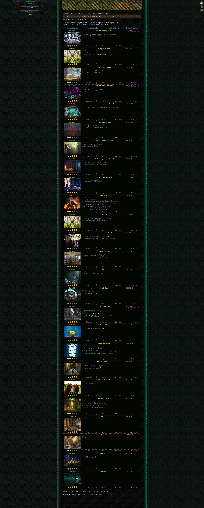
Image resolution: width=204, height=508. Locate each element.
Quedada (91, 199)
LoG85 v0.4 (87, 457)
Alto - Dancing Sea (89, 367)
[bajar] (201, 11)
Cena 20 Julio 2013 (89, 348)
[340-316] (78, 24)
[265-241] (99, 24)
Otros (101, 365)
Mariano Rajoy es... (89, 350)
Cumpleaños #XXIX (90, 181)
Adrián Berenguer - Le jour (91, 162)
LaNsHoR (72, 30)
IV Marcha (87, 383)
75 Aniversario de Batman (91, 204)
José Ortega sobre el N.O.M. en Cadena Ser (97, 352)
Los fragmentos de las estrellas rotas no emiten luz (99, 107)
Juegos (98, 405)
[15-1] (113, 24)
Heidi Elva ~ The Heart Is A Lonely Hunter (97, 238)
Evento (96, 347)
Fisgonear (106, 16)
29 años (86, 199)
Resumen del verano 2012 (91, 315)
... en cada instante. (89, 310)
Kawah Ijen (87, 208)
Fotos (101, 315)
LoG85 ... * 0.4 (88, 313)
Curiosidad (108, 204)
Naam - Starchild (89, 209)
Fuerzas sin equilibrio (90, 255)
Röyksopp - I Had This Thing (92, 91)
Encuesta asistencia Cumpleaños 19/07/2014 (97, 201)
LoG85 (96, 313)
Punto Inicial (70, 16)
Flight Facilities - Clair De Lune (93, 317)
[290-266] (92, 24)
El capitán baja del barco (91, 365)
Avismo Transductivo (89, 220)
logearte (91, 19)
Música (100, 36)
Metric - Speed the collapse (92, 54)
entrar (37, 11)
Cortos (102, 204)
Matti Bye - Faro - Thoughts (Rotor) (95, 218)
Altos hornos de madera (90, 164)
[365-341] (71, 24)
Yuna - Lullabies (88, 146)
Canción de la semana (101, 209)
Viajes (112, 315)
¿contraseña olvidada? (28, 11)
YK (84, 52)
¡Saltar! (112, 16)
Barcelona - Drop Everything (92, 127)
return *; (86, 273)
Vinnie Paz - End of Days (91, 353)
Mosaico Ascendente (93, 28)
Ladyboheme (72, 416)
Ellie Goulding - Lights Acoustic (93, 293)
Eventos (99, 181)
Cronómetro (87, 368)
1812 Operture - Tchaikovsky (92, 257)
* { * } (86, 126)
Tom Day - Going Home (91, 407)
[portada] (201, 3)
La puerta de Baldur (90, 405)
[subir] (201, 7)
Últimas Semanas (89, 402)
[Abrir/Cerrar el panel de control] (30, 14)
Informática (102, 404)
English (99, 34)
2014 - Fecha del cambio (91, 404)
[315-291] (85, 24)
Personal (105, 34)
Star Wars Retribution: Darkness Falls (95, 206)
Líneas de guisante (89, 89)
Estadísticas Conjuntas (94, 16)
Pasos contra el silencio (90, 328)
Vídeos (99, 383)
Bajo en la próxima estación (92, 236)
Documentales (110, 203)
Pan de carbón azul (89, 71)
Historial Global (81, 16)
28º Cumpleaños (88, 347)
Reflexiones (112, 34)
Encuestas (114, 201)
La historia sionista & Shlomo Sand (94, 203)
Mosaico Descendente (73, 28)
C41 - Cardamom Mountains (92, 72)
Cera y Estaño (88, 292)
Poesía (104, 71)
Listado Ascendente (132, 28)
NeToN (72, 195)
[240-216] (106, 24)
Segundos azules (88, 144)
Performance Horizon (90, 34)
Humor (98, 350)
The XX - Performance (90, 36)
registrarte (84, 19)
